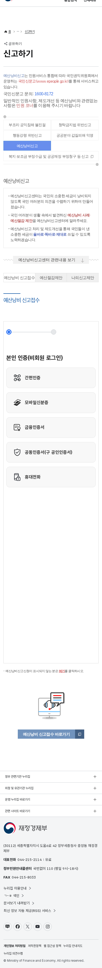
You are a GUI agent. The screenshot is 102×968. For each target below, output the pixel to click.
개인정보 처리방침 (14, 946)
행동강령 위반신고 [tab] (27, 135)
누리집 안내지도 (72, 946)
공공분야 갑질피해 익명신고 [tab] (74, 136)
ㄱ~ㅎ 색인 (11, 895)
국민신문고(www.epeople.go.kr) (43, 81)
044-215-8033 (24, 877)
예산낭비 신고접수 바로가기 (46, 734)
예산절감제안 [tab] (51, 277)
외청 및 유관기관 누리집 (19, 788)
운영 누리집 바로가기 (17, 799)
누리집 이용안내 (15, 888)
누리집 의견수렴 (13, 953)
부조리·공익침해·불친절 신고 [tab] (27, 126)
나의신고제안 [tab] (82, 277)
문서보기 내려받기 (17, 903)
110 (50, 868)
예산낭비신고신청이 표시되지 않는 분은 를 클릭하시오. (44, 671)
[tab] (51, 156)
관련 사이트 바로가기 (17, 811)
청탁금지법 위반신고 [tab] (75, 125)
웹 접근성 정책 (52, 946)
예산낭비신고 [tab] (27, 146)
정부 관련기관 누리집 (17, 776)
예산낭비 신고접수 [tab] (19, 277)
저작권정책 (34, 946)
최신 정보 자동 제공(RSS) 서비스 (27, 911)
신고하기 (30, 31)
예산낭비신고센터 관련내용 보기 (46, 259)
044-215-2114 (30, 859)
